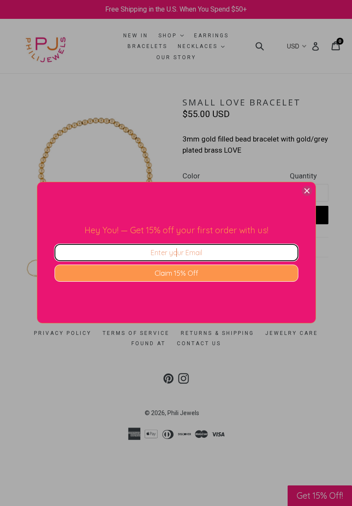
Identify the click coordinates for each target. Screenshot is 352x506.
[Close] (307, 191)
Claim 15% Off (176, 273)
